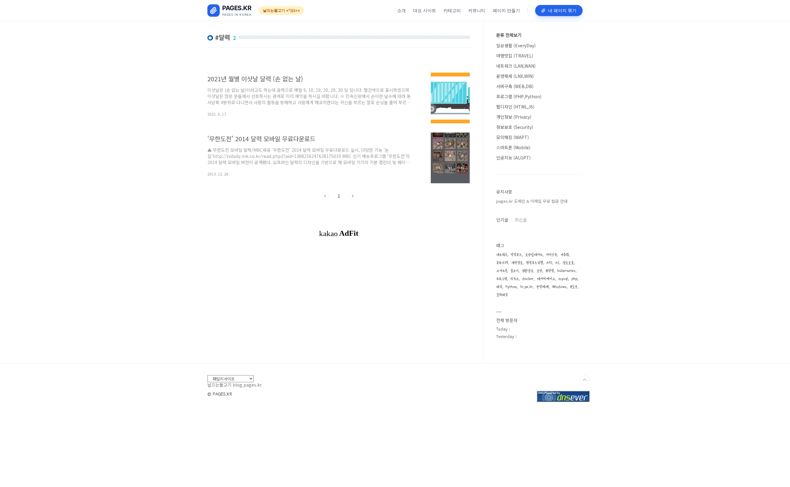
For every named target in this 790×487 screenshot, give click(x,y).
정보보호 (568, 263)
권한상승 (527, 271)
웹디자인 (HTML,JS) (515, 107)
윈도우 (574, 287)
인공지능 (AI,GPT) (513, 158)
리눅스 (514, 279)
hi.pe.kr (526, 287)
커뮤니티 (476, 10)
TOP (584, 380)
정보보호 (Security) (514, 127)
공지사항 (504, 191)
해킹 (499, 287)
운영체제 (542, 287)
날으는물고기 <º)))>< (281, 10)
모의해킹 (502, 295)
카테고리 (452, 10)
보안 (539, 271)
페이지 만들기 (506, 10)
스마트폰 (501, 271)
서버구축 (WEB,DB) (515, 86)
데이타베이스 (546, 279)
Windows (559, 287)
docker (528, 279)
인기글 (502, 220)
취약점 (550, 271)
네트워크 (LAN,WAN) (516, 66)
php (574, 279)
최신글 (521, 220)
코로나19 (502, 263)
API (549, 263)
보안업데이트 (534, 255)
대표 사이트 (424, 10)
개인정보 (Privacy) (513, 117)
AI (557, 263)
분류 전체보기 (509, 35)
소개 (401, 10)
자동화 (564, 255)
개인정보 (517, 263)
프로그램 (501, 279)
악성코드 (516, 255)
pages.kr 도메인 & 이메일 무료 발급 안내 (532, 201)
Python (511, 287)
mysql (563, 279)
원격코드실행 (534, 263)
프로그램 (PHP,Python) (519, 96)
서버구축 (551, 255)
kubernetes (566, 271)
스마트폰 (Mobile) (513, 147)
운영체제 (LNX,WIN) (515, 76)
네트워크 (501, 255)
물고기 (514, 271)
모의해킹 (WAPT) (512, 137)
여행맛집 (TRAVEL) (514, 56)
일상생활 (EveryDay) (516, 45)
